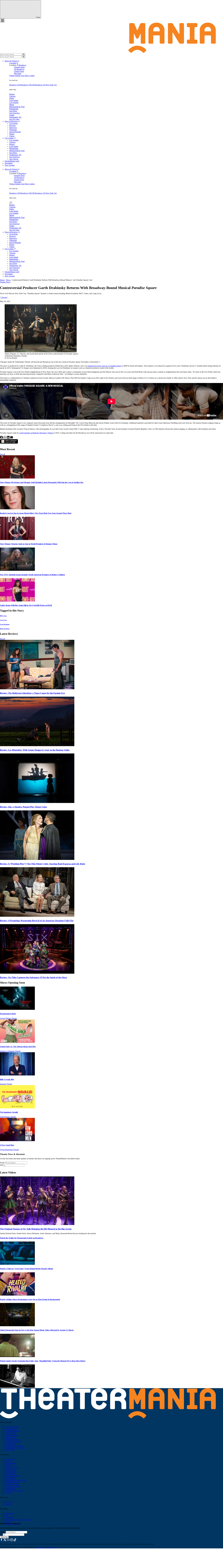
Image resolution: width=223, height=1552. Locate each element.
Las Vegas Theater (11, 1435)
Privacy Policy (41, 1547)
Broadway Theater (11, 1427)
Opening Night (10, 1463)
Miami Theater (10, 1437)
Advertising (9, 1518)
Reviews (12, 126)
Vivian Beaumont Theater (9, 1150)
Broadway (22, 65)
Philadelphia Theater (12, 1439)
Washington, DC (15, 117)
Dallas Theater (10, 1474)
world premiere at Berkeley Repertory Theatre (36, 433)
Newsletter (9, 163)
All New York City (50, 85)
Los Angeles (13, 103)
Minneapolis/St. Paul (17, 107)
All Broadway (19, 69)
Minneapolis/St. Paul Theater (15, 1448)
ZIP (1, 1165)
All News (8, 1493)
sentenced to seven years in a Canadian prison (104, 366)
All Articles (13, 123)
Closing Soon (19, 71)
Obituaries (13, 130)
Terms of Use (52, 1547)
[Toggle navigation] (2, 20)
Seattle (11, 115)
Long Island (13, 100)
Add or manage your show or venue (18, 1520)
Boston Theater (10, 1433)
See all (2, 454)
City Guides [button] (9, 138)
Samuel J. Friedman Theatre (10, 1051)
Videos (11, 136)
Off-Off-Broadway (36, 85)
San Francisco (14, 113)
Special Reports (15, 132)
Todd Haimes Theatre (8, 1117)
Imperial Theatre (6, 1084)
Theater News (5, 282)
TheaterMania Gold (12, 161)
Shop (6, 1515)
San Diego (13, 111)
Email (3, 1163)
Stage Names (9, 1513)
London (7, 1504)
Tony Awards (10, 165)
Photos (11, 134)
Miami (11, 105)
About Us (8, 1522)
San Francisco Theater (13, 1442)
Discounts (17, 73)
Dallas (11, 98)
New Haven (13, 159)
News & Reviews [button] (11, 121)
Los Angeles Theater (12, 1431)
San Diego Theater (11, 1484)
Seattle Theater (10, 1444)
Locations (13, 63)
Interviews (13, 128)
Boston (12, 94)
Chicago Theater (11, 1429)
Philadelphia (13, 109)
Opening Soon (19, 67)
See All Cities (14, 119)
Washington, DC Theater (14, 1446)
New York (8, 1502)
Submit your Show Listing (24, 76)
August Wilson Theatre (8, 1018)
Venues (12, 76)
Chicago (12, 96)
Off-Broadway (23, 85)
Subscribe (4, 1167)
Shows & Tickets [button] (11, 61)
